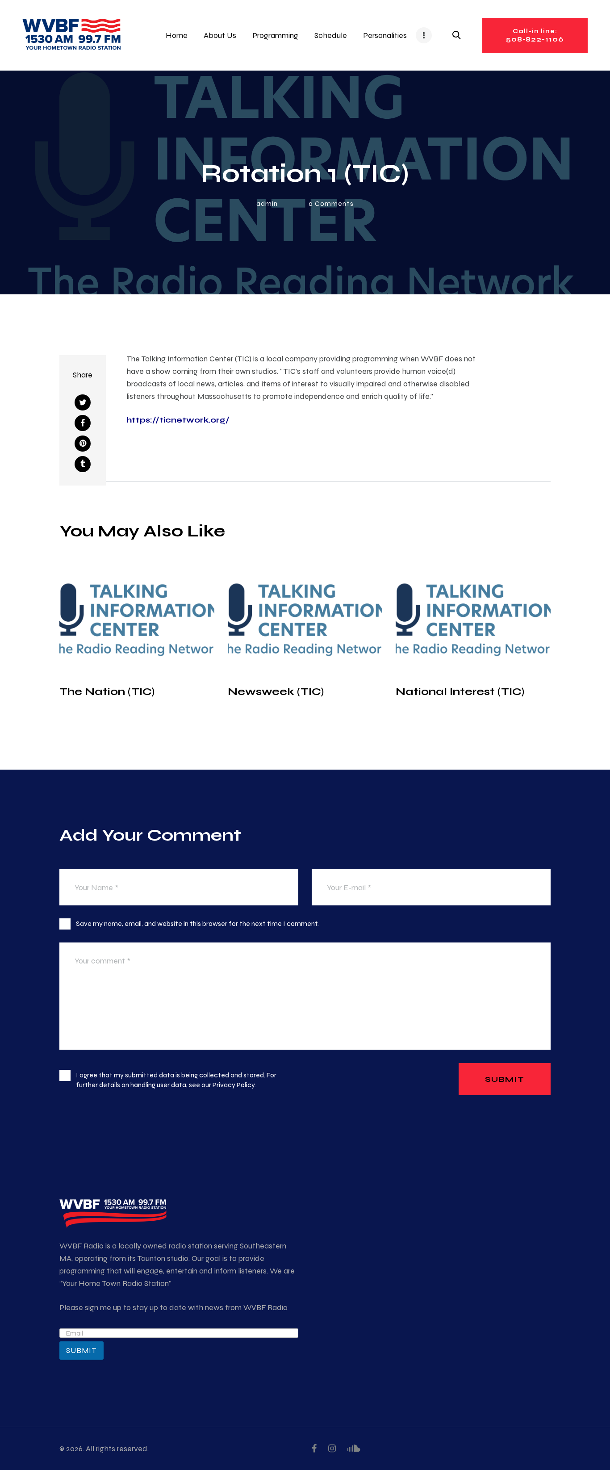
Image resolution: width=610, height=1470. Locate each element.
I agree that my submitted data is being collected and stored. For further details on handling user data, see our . (176, 1080)
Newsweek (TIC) (276, 691)
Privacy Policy (234, 1085)
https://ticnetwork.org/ (178, 419)
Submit (81, 1350)
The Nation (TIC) (107, 691)
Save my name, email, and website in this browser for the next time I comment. (197, 923)
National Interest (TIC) (460, 691)
